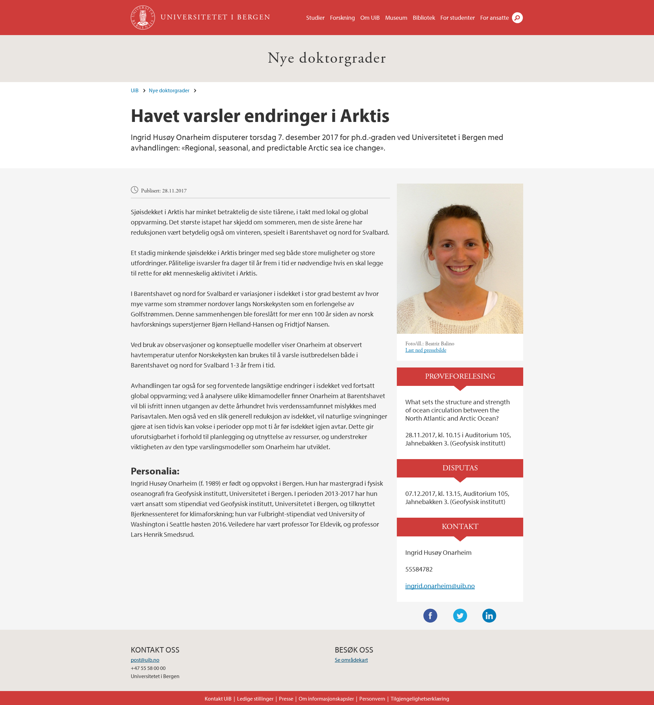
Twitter (460, 616)
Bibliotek (424, 17)
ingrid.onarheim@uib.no (440, 585)
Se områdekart (351, 659)
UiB (135, 90)
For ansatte (494, 17)
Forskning (342, 17)
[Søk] (517, 17)
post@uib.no (145, 659)
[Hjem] (143, 17)
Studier (315, 17)
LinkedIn (489, 616)
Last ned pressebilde (425, 350)
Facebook (430, 616)
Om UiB (370, 17)
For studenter (457, 17)
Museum (396, 17)
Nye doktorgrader (327, 58)
